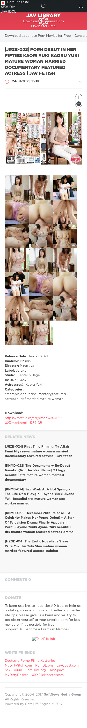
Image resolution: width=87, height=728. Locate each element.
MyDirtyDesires (16, 675)
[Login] (81, 6)
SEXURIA (8, 7)
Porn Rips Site (18, 2)
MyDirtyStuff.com (19, 665)
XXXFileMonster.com (48, 675)
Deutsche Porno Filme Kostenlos (30, 661)
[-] (78, 103)
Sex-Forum (13, 670)
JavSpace (57, 670)
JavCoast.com (68, 665)
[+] (78, 97)
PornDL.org (44, 665)
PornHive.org (35, 670)
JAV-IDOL (8, 11)
